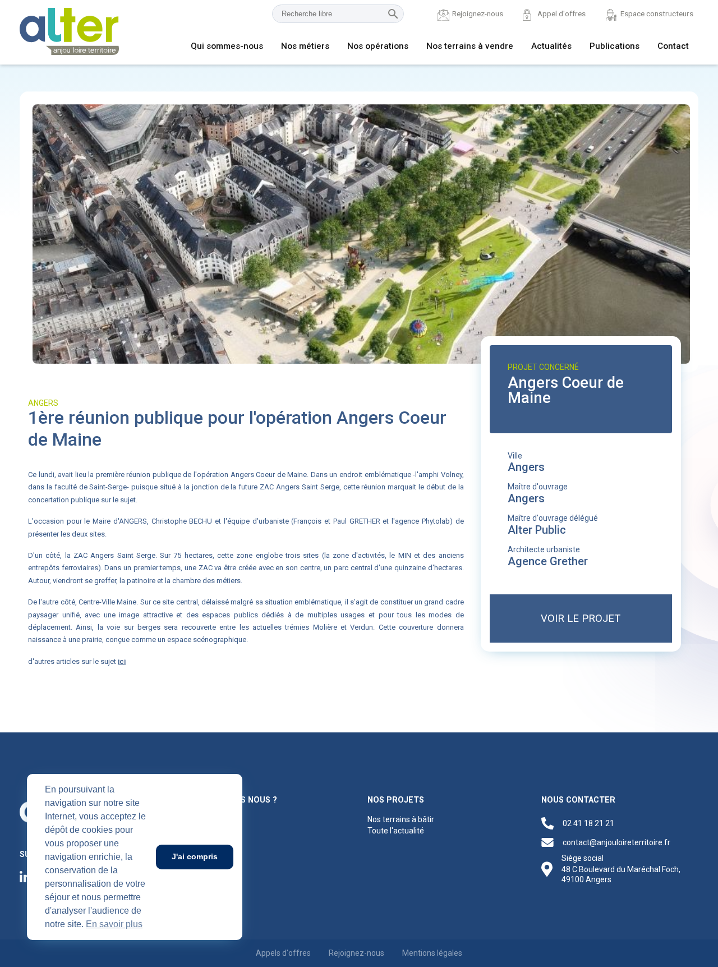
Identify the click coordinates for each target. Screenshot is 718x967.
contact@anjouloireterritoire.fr (616, 842)
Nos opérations (377, 46)
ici (122, 661)
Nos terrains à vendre (469, 46)
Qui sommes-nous (227, 46)
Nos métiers (305, 46)
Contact (673, 46)
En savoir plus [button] (114, 924)
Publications (614, 46)
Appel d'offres (561, 13)
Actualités (551, 46)
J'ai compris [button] (195, 856)
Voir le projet (580, 618)
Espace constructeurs (656, 13)
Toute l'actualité (395, 830)
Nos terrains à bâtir (400, 819)
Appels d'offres (283, 952)
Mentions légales (432, 952)
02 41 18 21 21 (588, 823)
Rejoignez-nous (477, 13)
